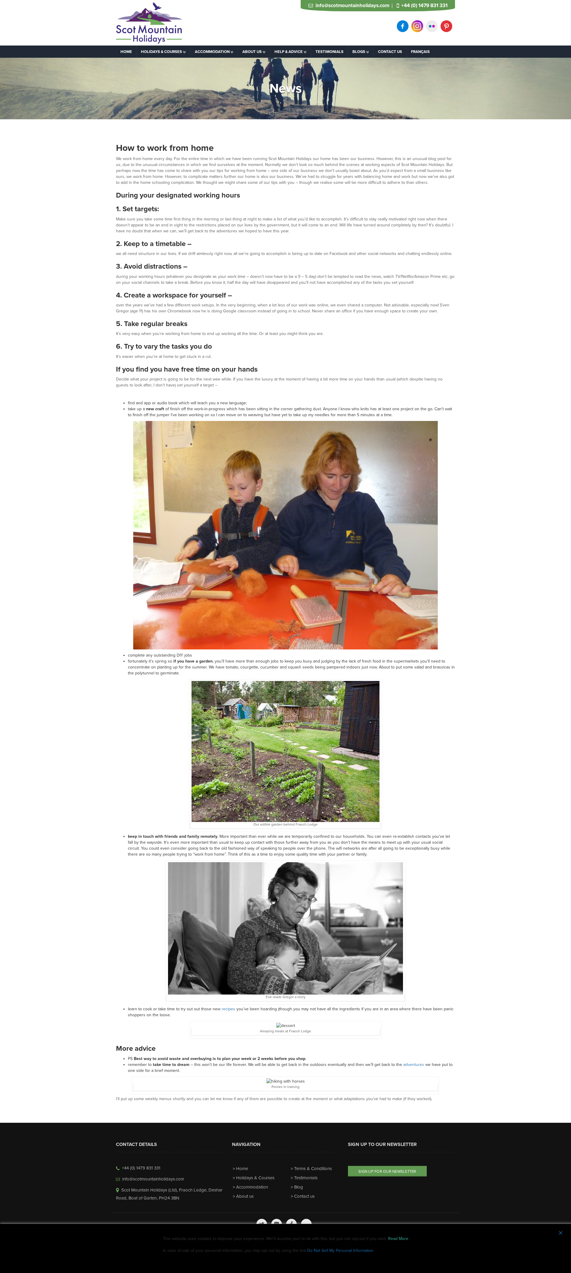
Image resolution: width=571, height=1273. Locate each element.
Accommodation (252, 1187)
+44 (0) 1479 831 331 (424, 5)
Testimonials (306, 1177)
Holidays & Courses (255, 1177)
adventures (413, 1064)
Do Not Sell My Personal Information (340, 1250)
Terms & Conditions (313, 1168)
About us (245, 1196)
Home (242, 1168)
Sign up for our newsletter (387, 1171)
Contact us (304, 1196)
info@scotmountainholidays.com (352, 5)
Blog (298, 1187)
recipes (228, 1008)
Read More (398, 1238)
